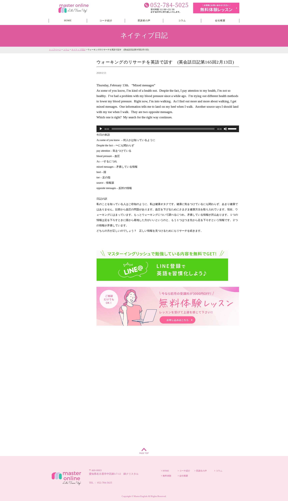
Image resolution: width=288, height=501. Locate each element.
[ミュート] (225, 128)
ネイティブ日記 (78, 49)
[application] (167, 129)
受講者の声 (144, 20)
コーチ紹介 (106, 20)
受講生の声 (201, 471)
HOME (68, 20)
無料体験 (167, 475)
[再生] (100, 128)
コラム (182, 20)
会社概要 (220, 20)
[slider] (232, 129)
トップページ (55, 49)
